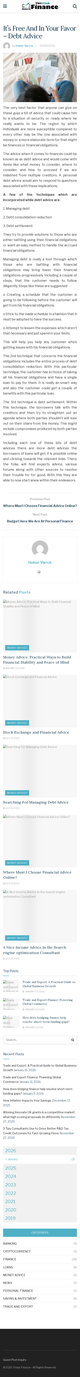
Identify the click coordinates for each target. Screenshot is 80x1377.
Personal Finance (18, 1290)
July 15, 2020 (12, 738)
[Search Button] (75, 6)
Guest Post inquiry (14, 1359)
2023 (10, 1184)
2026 (10, 1150)
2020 (10, 1210)
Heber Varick (24, 45)
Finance (9, 1259)
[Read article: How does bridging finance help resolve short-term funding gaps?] (11, 1022)
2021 (10, 1201)
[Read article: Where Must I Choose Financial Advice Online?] (40, 841)
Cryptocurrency (17, 1251)
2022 (10, 1193)
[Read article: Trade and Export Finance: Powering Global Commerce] (11, 1004)
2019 (10, 1218)
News (7, 1283)
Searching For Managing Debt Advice (36, 802)
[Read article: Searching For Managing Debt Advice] (40, 771)
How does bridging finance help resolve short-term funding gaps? (46, 1020)
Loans (8, 1267)
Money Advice (17, 647)
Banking (10, 1243)
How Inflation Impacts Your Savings (27, 1100)
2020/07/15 (47, 45)
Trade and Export (18, 1306)
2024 (10, 1176)
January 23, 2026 (14, 668)
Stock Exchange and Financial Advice (36, 732)
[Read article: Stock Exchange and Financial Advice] (40, 701)
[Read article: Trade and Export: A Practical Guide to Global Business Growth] (11, 986)
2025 (10, 1168)
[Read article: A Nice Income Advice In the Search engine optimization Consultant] (40, 916)
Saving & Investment (20, 1298)
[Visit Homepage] (40, 6)
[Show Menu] (5, 6)
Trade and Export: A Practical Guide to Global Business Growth (49, 984)
